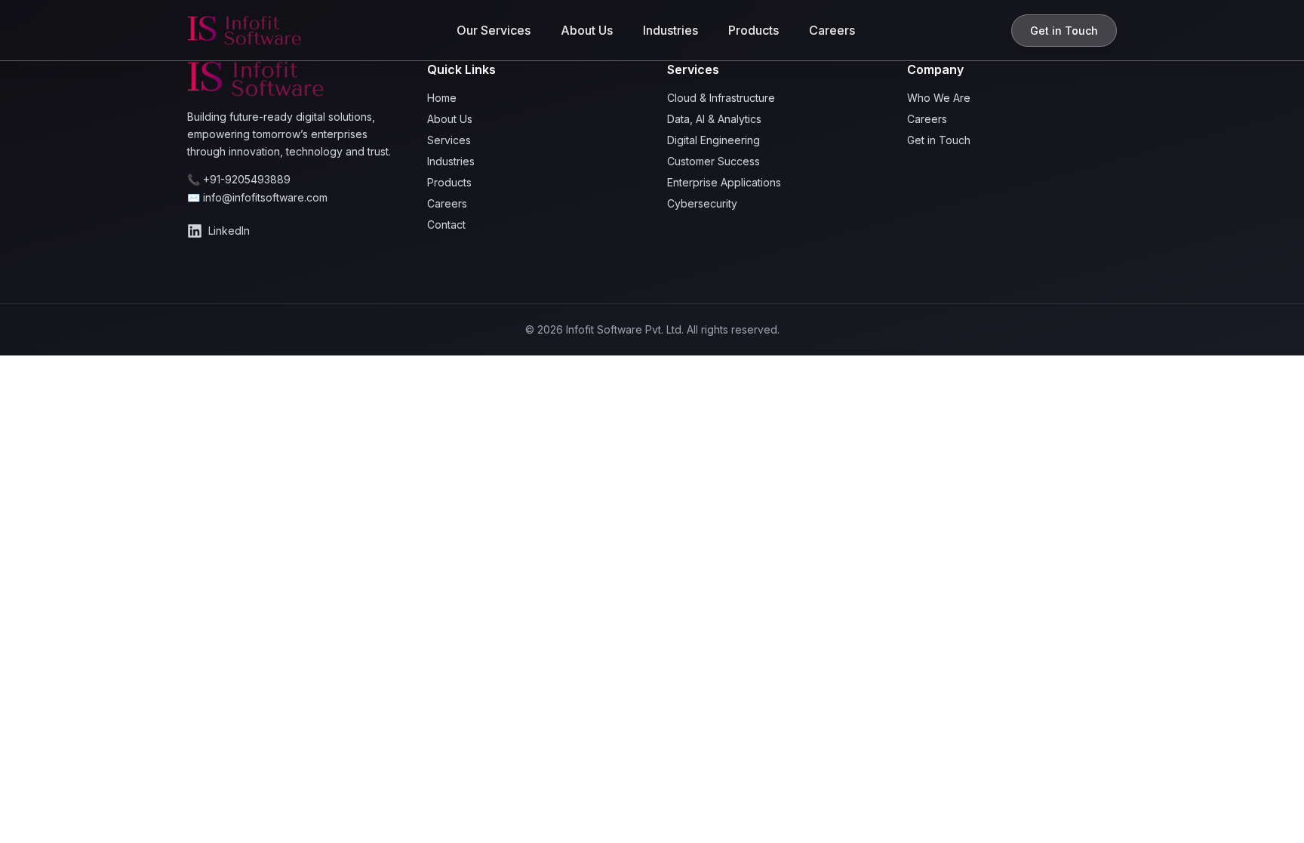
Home (442, 97)
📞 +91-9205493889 (239, 179)
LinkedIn (229, 230)
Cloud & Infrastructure (721, 97)
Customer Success (713, 161)
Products (753, 30)
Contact (446, 224)
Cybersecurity (702, 203)
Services (449, 140)
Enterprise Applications (724, 182)
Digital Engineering (713, 140)
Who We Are (938, 97)
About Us (587, 30)
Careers (832, 30)
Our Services (494, 30)
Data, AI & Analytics (714, 118)
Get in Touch (1064, 30)
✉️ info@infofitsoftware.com (257, 197)
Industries (670, 30)
